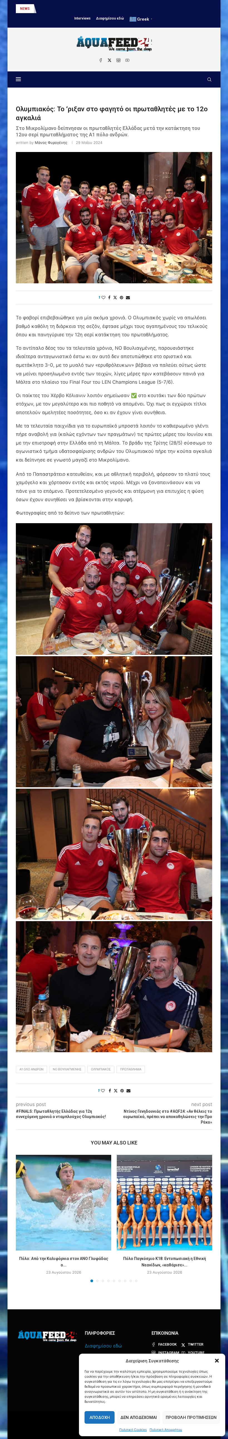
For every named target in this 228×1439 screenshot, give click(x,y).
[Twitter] (109, 60)
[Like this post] (103, 297)
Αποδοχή (100, 1417)
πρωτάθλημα (130, 1069)
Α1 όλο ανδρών (31, 1069)
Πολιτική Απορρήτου (166, 1430)
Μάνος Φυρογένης (51, 142)
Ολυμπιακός (101, 1069)
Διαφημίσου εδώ (110, 18)
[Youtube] (127, 60)
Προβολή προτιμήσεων (191, 1417)
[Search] (209, 79)
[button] (217, 1360)
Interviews (82, 18)
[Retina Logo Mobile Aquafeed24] (47, 1336)
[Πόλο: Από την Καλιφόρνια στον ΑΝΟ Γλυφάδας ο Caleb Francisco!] (63, 1202)
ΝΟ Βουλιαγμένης (67, 1069)
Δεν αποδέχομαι (138, 1417)
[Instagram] (118, 60)
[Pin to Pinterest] (121, 297)
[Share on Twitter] (115, 297)
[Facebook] (101, 60)
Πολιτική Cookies (133, 1430)
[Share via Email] (128, 297)
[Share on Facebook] (109, 297)
